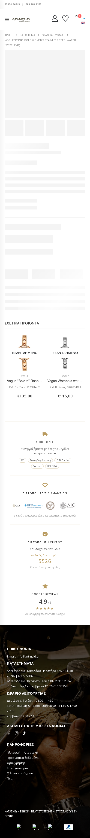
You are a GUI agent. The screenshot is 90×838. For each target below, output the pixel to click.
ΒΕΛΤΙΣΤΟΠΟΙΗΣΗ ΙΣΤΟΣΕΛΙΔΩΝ (52, 811)
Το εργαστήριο (17, 768)
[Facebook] (9, 733)
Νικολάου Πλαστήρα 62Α (45, 671)
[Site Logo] (21, 19)
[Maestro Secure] (52, 827)
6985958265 (26, 676)
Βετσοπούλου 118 (40, 681)
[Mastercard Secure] (37, 827)
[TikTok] (24, 733)
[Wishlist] (65, 18)
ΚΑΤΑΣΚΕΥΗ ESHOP (17, 811)
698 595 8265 (34, 4)
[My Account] (55, 18)
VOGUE (24, 376)
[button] (8, 19)
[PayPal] (68, 827)
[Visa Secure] (21, 827)
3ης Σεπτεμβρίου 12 (34, 686)
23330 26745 (12, 4)
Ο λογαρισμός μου (20, 773)
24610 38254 (58, 686)
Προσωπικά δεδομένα (23, 758)
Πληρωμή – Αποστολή (22, 752)
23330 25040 (63, 681)
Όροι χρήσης (16, 763)
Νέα (9, 778)
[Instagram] (17, 733)
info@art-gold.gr (28, 656)
